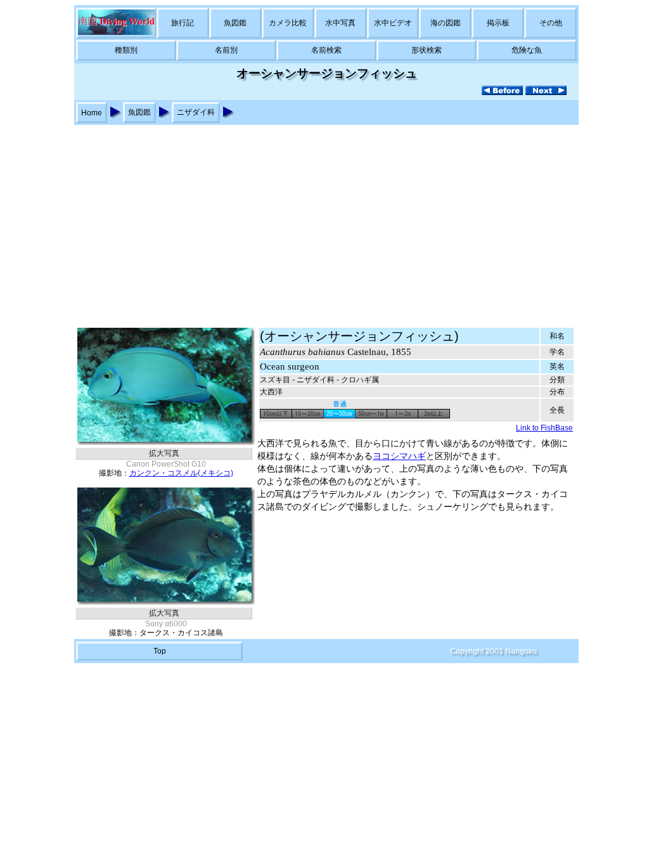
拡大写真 (164, 453)
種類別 (126, 50)
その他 (550, 22)
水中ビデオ (393, 22)
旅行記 (182, 22)
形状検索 (426, 50)
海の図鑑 (445, 22)
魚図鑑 (235, 22)
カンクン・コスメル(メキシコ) (181, 473)
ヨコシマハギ (399, 456)
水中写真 (340, 22)
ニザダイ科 (196, 112)
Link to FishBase (544, 427)
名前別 (226, 50)
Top (159, 651)
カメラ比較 (288, 22)
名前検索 (326, 50)
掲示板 (498, 22)
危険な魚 (526, 50)
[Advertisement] (324, 220)
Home (91, 112)
